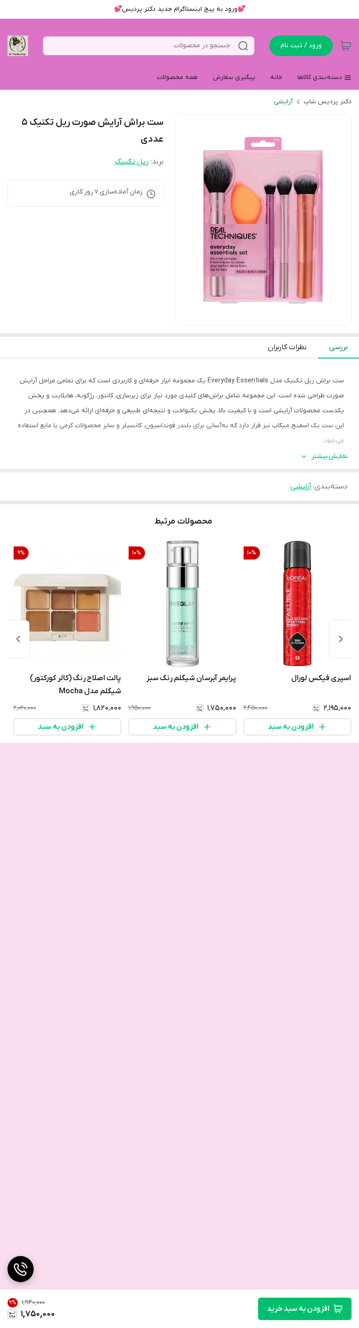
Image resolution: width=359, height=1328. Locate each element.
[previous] (341, 639)
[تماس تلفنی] (20, 1269)
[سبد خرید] (346, 45)
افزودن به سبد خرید (298, 1309)
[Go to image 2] (256, 316)
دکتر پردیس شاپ (328, 101)
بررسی (338, 347)
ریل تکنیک (132, 161)
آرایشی (283, 101)
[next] (18, 639)
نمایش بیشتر (329, 456)
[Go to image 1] (267, 316)
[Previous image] (188, 220)
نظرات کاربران (287, 347)
